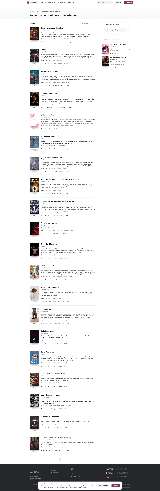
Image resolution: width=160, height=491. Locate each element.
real (60, 190)
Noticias (32, 469)
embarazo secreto (71, 104)
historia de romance (61, 276)
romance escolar (69, 125)
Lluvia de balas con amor (50, 395)
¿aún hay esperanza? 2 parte (52, 158)
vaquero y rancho (122, 61)
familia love (59, 362)
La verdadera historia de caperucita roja (56, 438)
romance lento (59, 320)
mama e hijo (65, 362)
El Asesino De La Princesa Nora (53, 374)
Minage (43, 30)
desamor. (62, 60)
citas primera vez (68, 320)
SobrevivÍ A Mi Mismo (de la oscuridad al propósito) (60, 180)
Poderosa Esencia (48, 266)
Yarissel (43, 95)
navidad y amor (59, 38)
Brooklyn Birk (44, 311)
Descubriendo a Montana (118, 57)
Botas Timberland (47, 352)
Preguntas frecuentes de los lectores (35, 475)
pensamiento (63, 340)
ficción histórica (60, 382)
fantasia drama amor (72, 212)
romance (63, 168)
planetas (58, 82)
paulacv (43, 73)
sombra (58, 230)
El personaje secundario (50, 288)
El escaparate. (46, 309)
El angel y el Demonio (49, 244)
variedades (69, 276)
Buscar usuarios (55, 475)
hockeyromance (114, 50)
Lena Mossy (113, 46)
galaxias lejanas (65, 82)
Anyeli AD (43, 52)
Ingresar (118, 2)
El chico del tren (45, 289)
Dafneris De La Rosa (46, 440)
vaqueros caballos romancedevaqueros (120, 62)
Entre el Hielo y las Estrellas (118, 44)
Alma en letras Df (45, 181)
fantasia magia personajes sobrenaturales (66, 254)
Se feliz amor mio (47, 331)
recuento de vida (60, 125)
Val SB (42, 354)
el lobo (65, 446)
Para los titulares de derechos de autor (35, 472)
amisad (58, 424)
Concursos (51, 2)
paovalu (43, 419)
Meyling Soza (113, 59)
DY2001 (43, 160)
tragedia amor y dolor (61, 212)
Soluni (42, 138)
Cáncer (43, 50)
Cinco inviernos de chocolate (52, 28)
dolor (57, 190)
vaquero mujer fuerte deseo (117, 64)
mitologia (51, 168)
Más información (103, 485)
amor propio (59, 298)
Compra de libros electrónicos (55, 469)
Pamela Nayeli (45, 117)
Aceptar (116, 485)
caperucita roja (59, 446)
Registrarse (128, 2)
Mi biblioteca (71, 2)
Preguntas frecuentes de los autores (35, 479)
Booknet (32, 11)
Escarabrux (44, 203)
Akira (42, 376)
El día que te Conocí (48, 115)
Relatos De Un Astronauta (50, 71)
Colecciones (61, 2)
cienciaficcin (81, 254)
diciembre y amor (68, 38)
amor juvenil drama (60, 145)
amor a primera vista (54, 104)
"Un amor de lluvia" (48, 137)
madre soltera (125, 49)
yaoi (69, 405)
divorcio (120, 49)
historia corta (52, 38)
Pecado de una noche (49, 93)
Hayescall (43, 225)
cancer (57, 60)
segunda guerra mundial (55, 405)
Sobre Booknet (54, 472)
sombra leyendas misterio (66, 230)
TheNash (43, 246)
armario (62, 424)
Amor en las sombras (49, 223)
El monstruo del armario (50, 417)
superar (58, 340)
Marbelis (43, 268)
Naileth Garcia (44, 333)
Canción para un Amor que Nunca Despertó (57, 201)
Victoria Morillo (45, 397)
